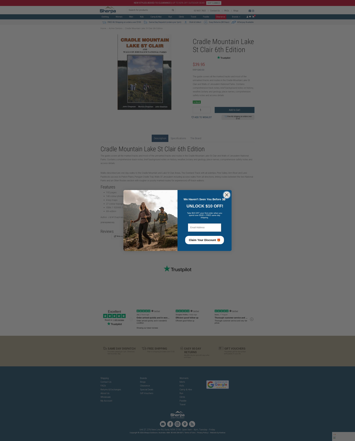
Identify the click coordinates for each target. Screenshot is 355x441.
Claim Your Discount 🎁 (204, 240)
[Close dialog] (226, 194)
